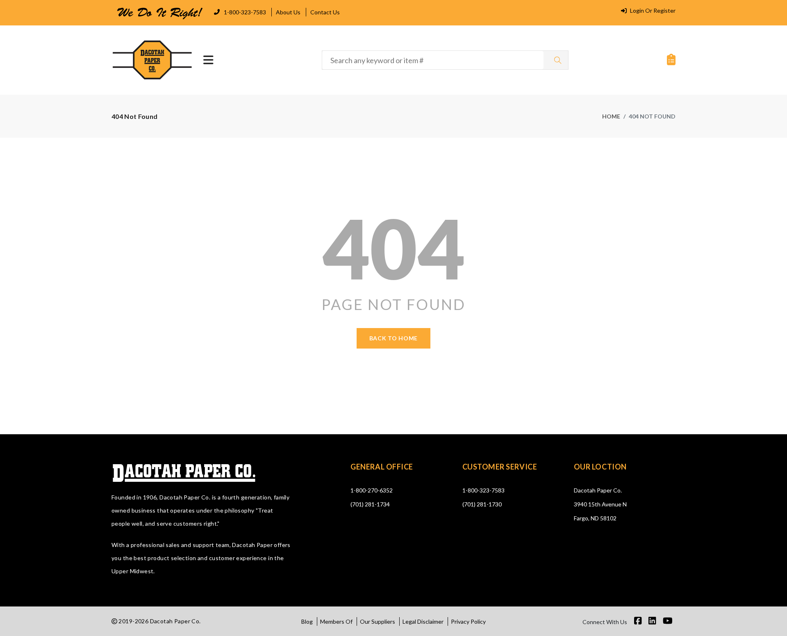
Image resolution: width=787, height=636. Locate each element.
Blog (307, 621)
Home (611, 116)
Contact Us (325, 12)
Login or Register (652, 10)
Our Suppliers (377, 621)
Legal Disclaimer (423, 621)
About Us (288, 12)
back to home (393, 338)
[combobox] (433, 60)
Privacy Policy (468, 621)
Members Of (336, 621)
